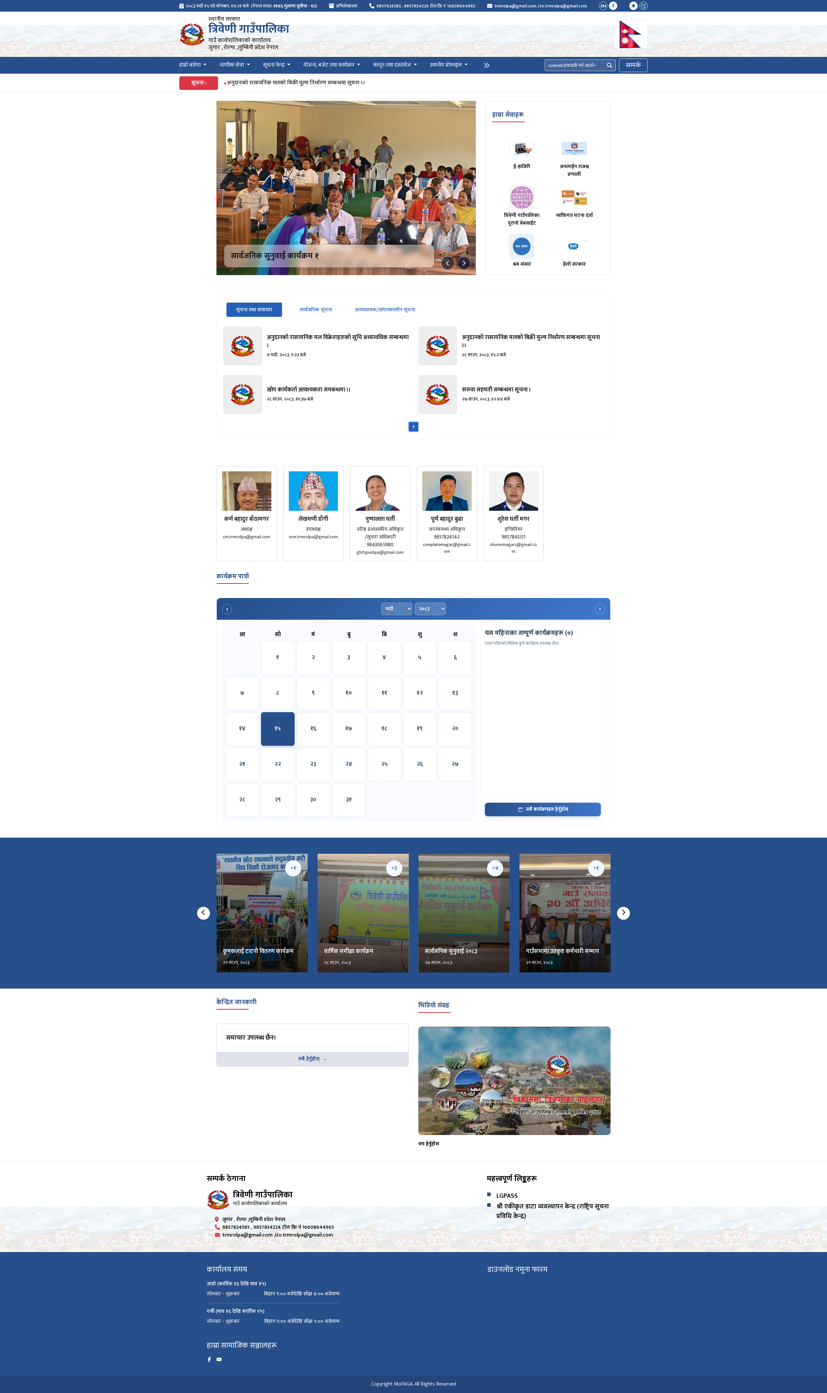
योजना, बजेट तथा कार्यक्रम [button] (329, 65)
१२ (420, 693)
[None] (346, 188)
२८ (242, 800)
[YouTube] (219, 1360)
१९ (420, 729)
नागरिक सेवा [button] (232, 65)
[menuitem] (248, 6)
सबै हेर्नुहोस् (308, 1059)
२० (455, 729)
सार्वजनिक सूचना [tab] (316, 309)
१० (349, 693)
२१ (242, 764)
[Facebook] (209, 1360)
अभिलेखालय (346, 6)
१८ (384, 729)
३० (313, 800)
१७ (348, 729)
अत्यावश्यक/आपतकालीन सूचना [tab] (385, 309)
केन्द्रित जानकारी (236, 1002)
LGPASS (507, 1195)
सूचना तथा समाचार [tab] (259, 309)
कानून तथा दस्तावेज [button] (392, 65)
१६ (313, 729)
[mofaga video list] (514, 1081)
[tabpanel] (413, 380)
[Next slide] (464, 263)
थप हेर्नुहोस (428, 1144)
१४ (242, 729)
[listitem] (316, 346)
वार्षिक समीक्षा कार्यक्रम (348, 951)
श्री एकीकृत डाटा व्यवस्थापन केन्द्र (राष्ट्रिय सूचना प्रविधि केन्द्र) (553, 1211)
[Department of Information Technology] (192, 34)
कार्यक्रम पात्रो (232, 576)
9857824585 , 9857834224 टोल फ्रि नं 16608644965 (425, 6)
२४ (348, 764)
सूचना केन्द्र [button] (274, 65)
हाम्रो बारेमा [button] (190, 65)
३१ (349, 800)
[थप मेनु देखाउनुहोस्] (486, 65)
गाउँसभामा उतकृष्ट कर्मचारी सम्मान (562, 951)
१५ (278, 729)
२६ (420, 764)
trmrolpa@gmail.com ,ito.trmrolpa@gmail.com (540, 6)
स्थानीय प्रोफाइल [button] (446, 65)
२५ (384, 764)
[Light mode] (633, 6)
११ (384, 693)
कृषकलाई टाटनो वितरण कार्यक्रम (258, 951)
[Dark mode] (643, 6)
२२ (278, 764)
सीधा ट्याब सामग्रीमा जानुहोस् (247, 1030)
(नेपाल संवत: (284, 6)
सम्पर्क (633, 65)
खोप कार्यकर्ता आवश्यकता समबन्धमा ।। (267, 83)
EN (603, 6)
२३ (313, 764)
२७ (455, 764)
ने (613, 6)
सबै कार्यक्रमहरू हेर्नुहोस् (547, 809)
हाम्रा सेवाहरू (508, 114)
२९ (278, 800)
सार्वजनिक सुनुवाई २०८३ (451, 951)
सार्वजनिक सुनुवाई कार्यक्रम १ (275, 256)
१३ (455, 693)
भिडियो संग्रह (433, 1005)
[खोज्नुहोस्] (609, 65)
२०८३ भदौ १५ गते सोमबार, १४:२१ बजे (217, 6)
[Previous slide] (448, 263)
